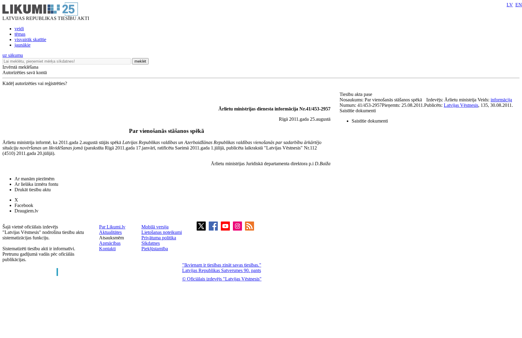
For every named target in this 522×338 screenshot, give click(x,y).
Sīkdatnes (150, 243)
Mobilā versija (155, 226)
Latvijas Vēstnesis (461, 105)
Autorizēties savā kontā (24, 72)
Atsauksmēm (111, 237)
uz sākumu (12, 55)
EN (518, 4)
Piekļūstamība (154, 248)
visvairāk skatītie (30, 39)
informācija (501, 99)
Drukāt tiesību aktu (32, 189)
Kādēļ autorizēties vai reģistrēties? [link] (34, 83)
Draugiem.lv (26, 210)
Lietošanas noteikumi (161, 232)
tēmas (19, 34)
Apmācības (110, 243)
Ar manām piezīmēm (34, 178)
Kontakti (107, 248)
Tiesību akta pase (356, 94)
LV (510, 4)
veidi (19, 28)
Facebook (23, 205)
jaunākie (22, 45)
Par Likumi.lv (112, 226)
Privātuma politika (158, 237)
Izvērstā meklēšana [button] (20, 67)
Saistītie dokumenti (358, 110)
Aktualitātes (110, 232)
